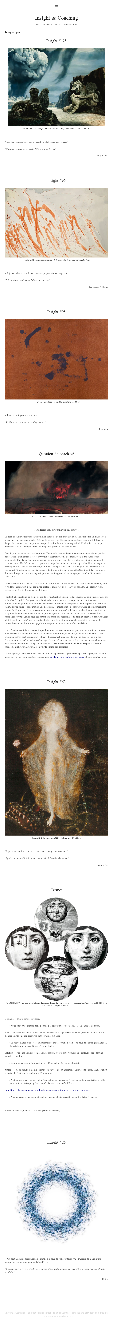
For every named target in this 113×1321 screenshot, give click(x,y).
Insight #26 (56, 1142)
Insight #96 (56, 180)
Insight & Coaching (56, 18)
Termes (56, 890)
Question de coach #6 (56, 454)
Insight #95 (56, 312)
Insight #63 (56, 682)
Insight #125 (56, 41)
